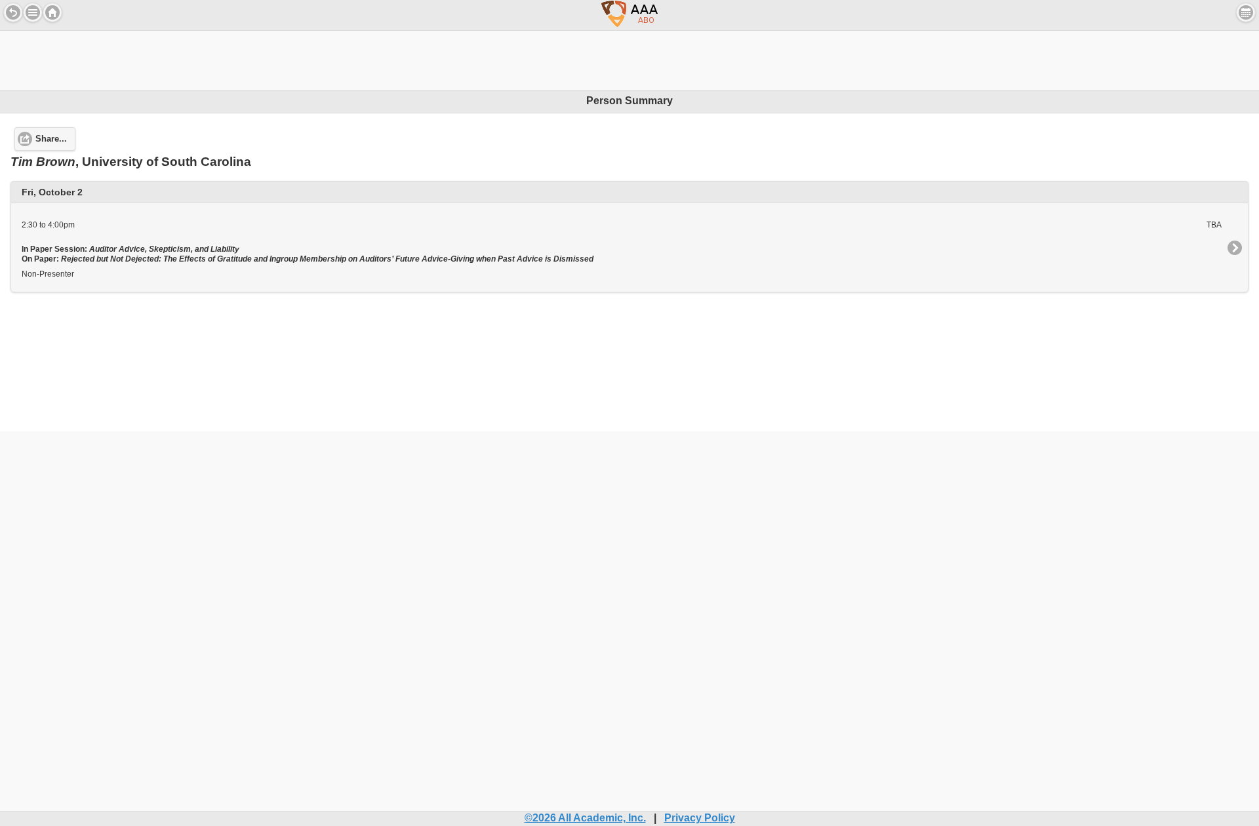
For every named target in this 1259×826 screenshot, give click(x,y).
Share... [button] (51, 139)
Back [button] (13, 12)
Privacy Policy (699, 817)
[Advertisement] (629, 60)
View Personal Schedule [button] (1246, 12)
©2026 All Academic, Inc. (585, 817)
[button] (33, 12)
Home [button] (52, 12)
